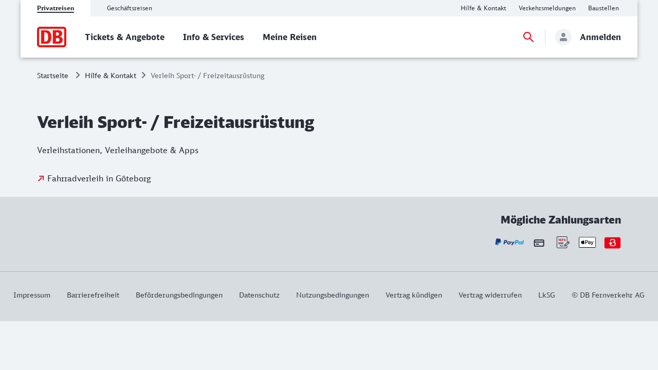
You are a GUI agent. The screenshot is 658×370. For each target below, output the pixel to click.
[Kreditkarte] (539, 242)
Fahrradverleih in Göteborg (99, 178)
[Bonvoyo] (612, 242)
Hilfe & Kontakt (110, 75)
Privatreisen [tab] (55, 8)
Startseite (52, 75)
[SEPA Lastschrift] (562, 242)
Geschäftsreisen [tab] (129, 8)
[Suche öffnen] (528, 37)
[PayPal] (509, 242)
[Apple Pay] (587, 242)
